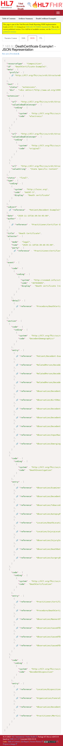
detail (15, 301)
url (14, 102)
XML (23, 38)
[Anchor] (34, 49)
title (11, 233)
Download (13, 54)
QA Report (25, 742)
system (23, 113)
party (15, 248)
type (10, 181)
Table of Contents (14, 742)
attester (12, 236)
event (11, 262)
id (9, 67)
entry (15, 350)
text (10, 84)
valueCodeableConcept (24, 105)
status (13, 87)
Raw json (5, 54)
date (10, 216)
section (12, 321)
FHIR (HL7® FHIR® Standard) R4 (38, 27)
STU (15, 27)
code (21, 116)
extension (13, 96)
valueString (18, 169)
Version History (35, 742)
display (19, 195)
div (12, 90)
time (14, 245)
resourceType (15, 64)
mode (14, 242)
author (11, 219)
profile (14, 72)
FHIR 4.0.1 (14, 739)
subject (12, 207)
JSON (32, 38)
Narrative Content (11, 38)
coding (18, 108)
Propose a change (9, 744)
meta (10, 69)
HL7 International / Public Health (23, 737)
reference (19, 210)
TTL (40, 38)
